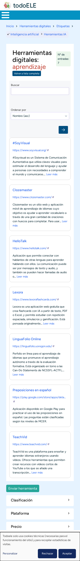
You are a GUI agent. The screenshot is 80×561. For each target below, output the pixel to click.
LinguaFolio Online (27, 339)
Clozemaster (22, 190)
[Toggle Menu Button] (5, 15)
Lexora (18, 292)
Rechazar (47, 553)
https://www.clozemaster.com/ (32, 197)
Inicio (10, 26)
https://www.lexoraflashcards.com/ (35, 299)
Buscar (15, 85)
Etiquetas (63, 26)
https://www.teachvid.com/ (30, 444)
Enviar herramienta (22, 488)
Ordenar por (18, 110)
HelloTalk (20, 241)
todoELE (25, 5)
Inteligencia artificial (24, 34)
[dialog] (40, 546)
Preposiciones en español (32, 390)
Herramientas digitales (35, 26)
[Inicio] (7, 5)
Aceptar (67, 553)
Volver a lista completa (26, 73)
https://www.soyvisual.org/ (29, 150)
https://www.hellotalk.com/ (30, 248)
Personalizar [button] (10, 553)
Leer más (51, 174)
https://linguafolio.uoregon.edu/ (32, 346)
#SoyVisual (21, 143)
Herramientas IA (55, 34)
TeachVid (20, 437)
